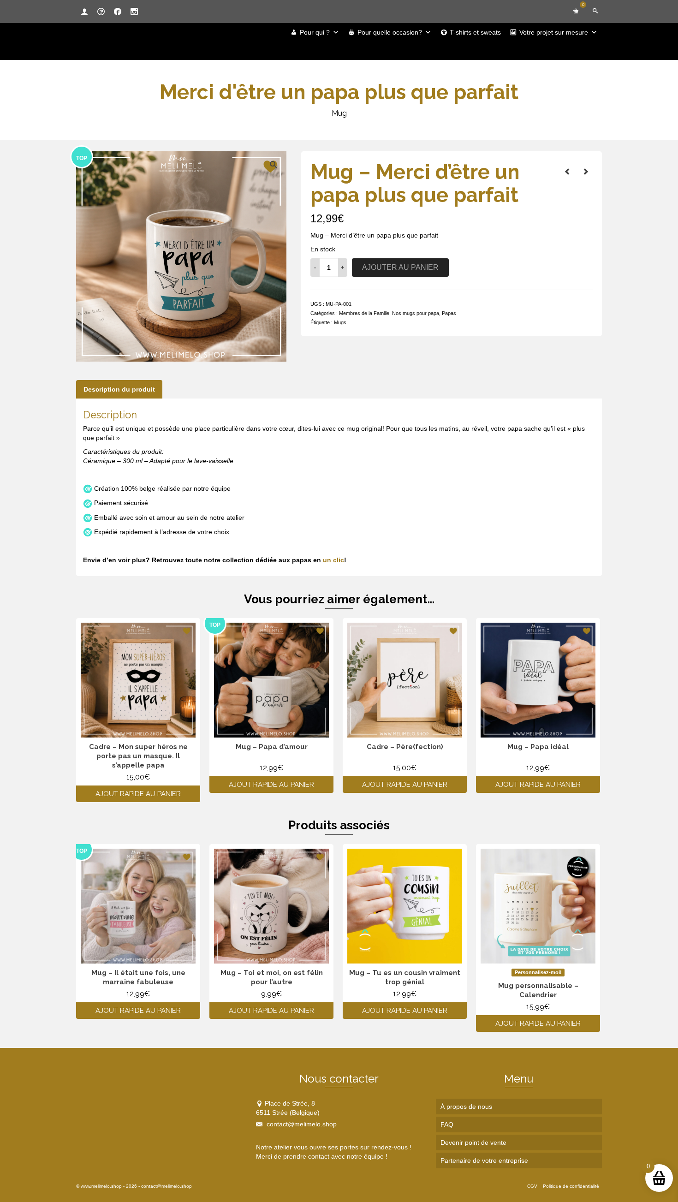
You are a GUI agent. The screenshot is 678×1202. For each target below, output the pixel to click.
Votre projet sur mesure (553, 32)
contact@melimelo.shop (301, 1124)
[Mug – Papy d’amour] (567, 172)
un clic (333, 560)
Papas (449, 313)
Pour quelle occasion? (389, 32)
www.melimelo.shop (101, 1186)
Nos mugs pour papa (415, 313)
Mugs (340, 322)
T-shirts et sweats (475, 32)
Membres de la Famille (364, 313)
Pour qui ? (315, 32)
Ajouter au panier (400, 267)
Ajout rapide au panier (138, 794)
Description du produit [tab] (119, 389)
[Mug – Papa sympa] (586, 172)
